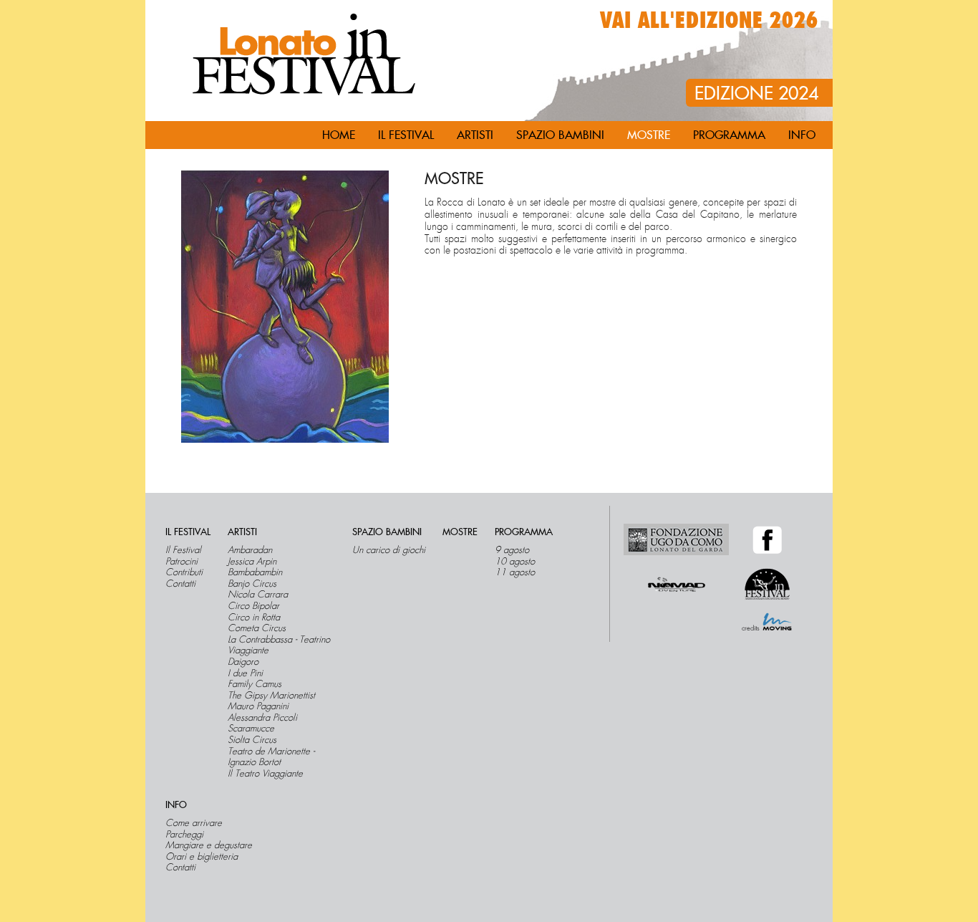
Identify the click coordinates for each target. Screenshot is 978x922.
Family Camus (254, 684)
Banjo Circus (252, 584)
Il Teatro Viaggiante (265, 773)
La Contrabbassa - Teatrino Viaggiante (279, 645)
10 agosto (515, 561)
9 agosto (512, 550)
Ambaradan (250, 550)
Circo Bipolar (253, 606)
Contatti (180, 584)
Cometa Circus (257, 628)
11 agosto (515, 572)
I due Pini (245, 673)
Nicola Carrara (258, 594)
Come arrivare (193, 823)
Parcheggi (184, 834)
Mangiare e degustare (208, 845)
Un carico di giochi (388, 550)
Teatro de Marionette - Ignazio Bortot (271, 757)
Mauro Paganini (258, 706)
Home (338, 135)
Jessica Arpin (252, 561)
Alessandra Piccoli (262, 718)
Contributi (184, 572)
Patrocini (181, 561)
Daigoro (243, 662)
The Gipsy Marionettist (271, 695)
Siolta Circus (252, 740)
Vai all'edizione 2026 (709, 20)
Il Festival (183, 550)
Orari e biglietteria (201, 857)
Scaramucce (251, 728)
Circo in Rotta (254, 617)
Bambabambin (255, 572)
